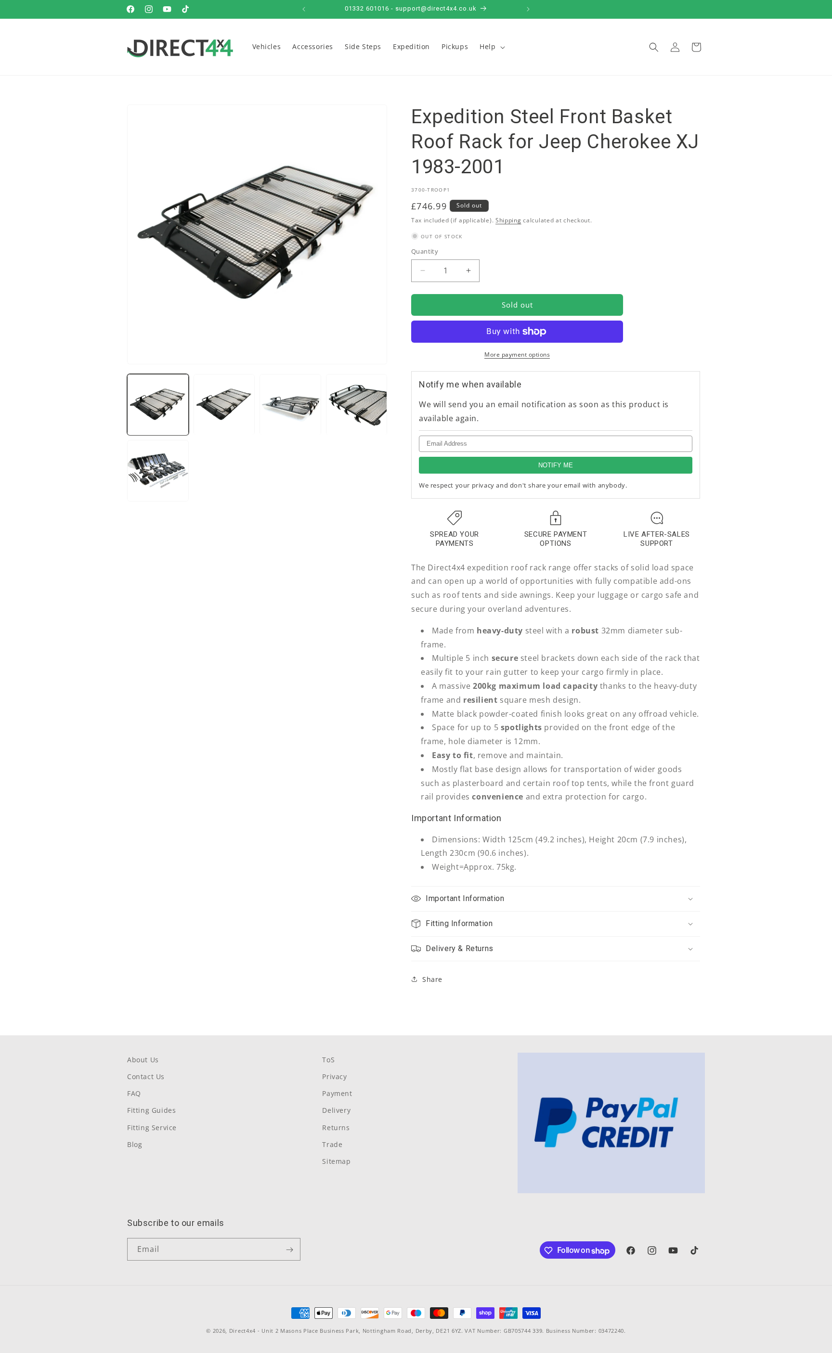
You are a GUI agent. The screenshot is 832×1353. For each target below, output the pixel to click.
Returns (336, 1127)
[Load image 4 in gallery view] (357, 405)
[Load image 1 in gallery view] (158, 405)
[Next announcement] (528, 9)
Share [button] (432, 979)
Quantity (424, 251)
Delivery (336, 1110)
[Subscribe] (289, 1249)
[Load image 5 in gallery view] (158, 471)
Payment (337, 1093)
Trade (332, 1144)
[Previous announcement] (303, 9)
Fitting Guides (151, 1110)
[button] (491, 47)
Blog (134, 1144)
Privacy (334, 1077)
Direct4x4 (242, 1330)
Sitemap (336, 1161)
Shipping (508, 220)
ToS (328, 1059)
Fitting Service (152, 1127)
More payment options (517, 354)
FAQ (134, 1093)
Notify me (555, 465)
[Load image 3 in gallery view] (290, 405)
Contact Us (146, 1077)
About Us (143, 1059)
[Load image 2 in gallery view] (224, 405)
